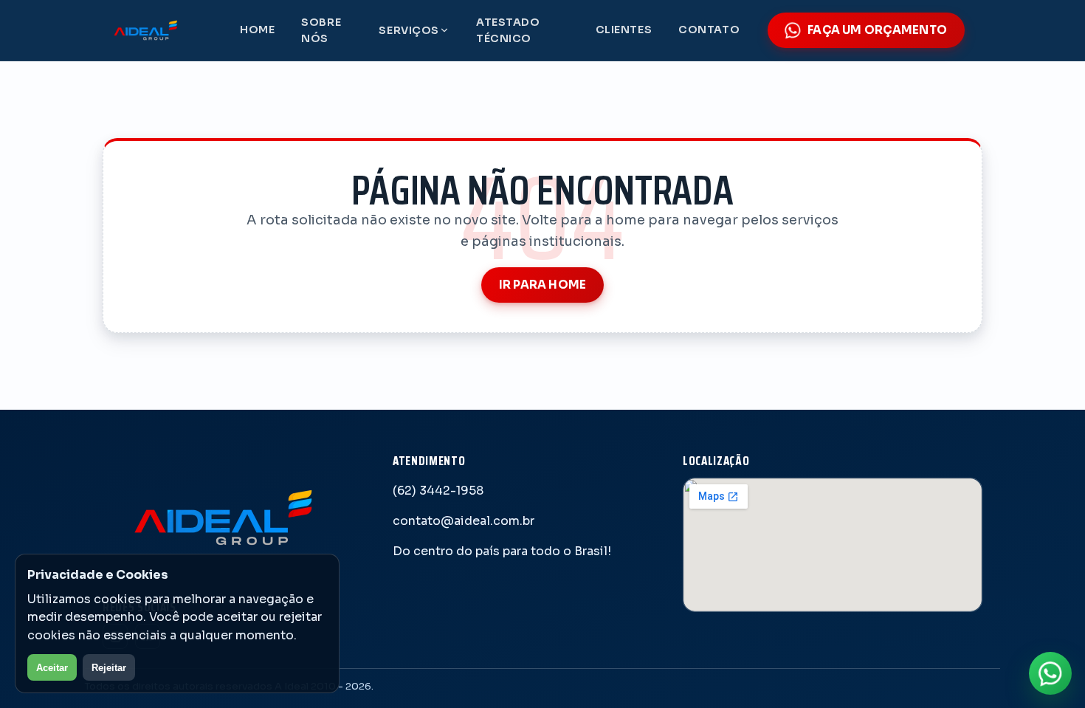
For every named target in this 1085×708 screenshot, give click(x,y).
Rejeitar (109, 667)
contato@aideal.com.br (463, 521)
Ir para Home (543, 285)
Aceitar (52, 667)
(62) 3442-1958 (438, 490)
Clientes (624, 29)
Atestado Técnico (508, 30)
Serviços (409, 30)
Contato (709, 29)
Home (257, 29)
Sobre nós (321, 30)
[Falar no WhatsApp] (1050, 673)
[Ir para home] (157, 30)
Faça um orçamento (877, 30)
